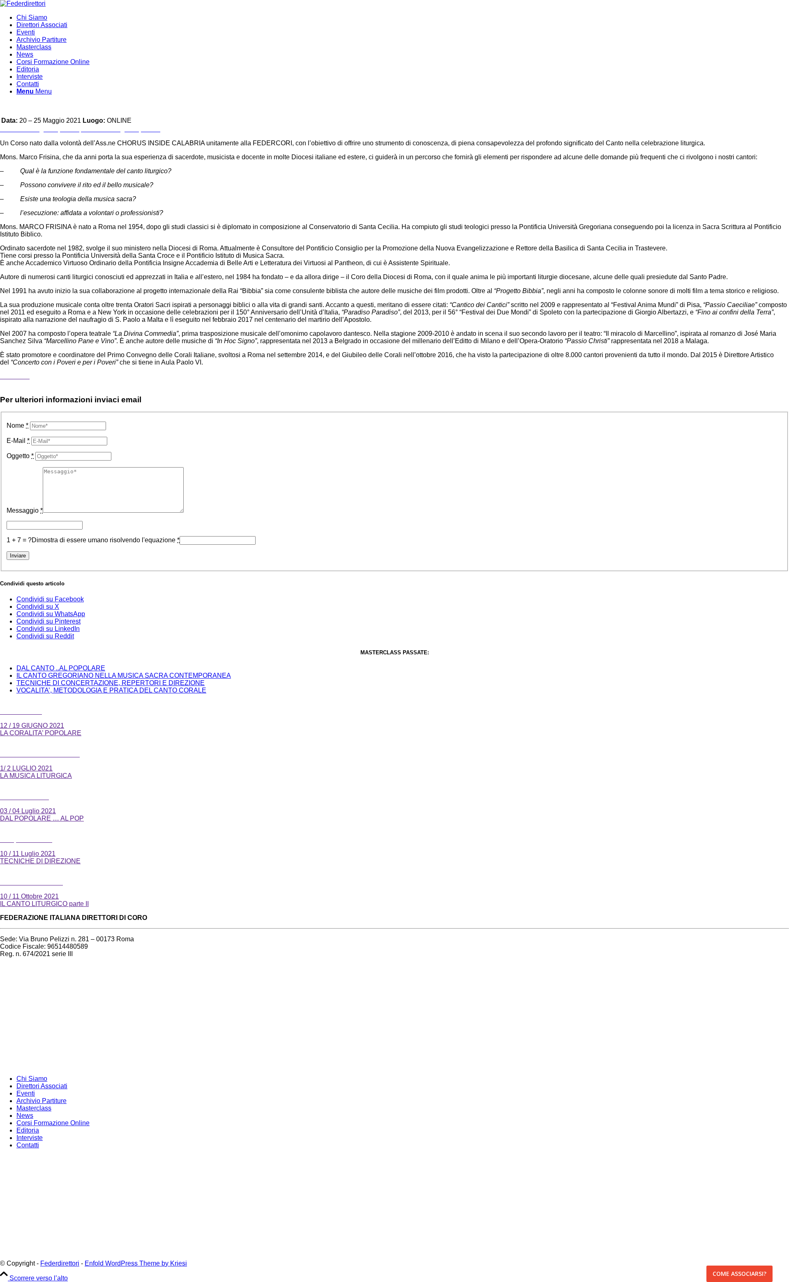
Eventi (25, 1093)
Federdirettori (59, 1263)
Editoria (27, 1130)
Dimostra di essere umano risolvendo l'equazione (106, 540)
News (24, 1115)
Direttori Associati (41, 1085)
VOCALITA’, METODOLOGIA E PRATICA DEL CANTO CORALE (111, 690)
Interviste (29, 1137)
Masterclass (33, 1108)
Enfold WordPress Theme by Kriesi (136, 1263)
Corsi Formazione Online (53, 1122)
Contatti (27, 1145)
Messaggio (25, 510)
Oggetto (20, 455)
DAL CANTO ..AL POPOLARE (60, 668)
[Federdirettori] (23, 3)
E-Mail (18, 440)
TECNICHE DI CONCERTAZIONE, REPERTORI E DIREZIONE (110, 682)
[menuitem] (402, 17)
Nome (17, 425)
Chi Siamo (31, 1078)
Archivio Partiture (41, 1100)
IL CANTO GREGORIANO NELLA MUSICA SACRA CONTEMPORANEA (123, 675)
